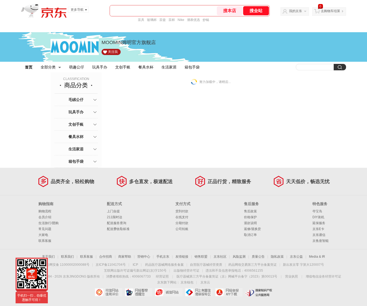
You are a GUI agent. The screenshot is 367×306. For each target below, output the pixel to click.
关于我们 (48, 256)
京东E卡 (318, 229)
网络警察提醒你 (138, 292)
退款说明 (250, 223)
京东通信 (318, 235)
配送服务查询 (116, 223)
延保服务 (318, 223)
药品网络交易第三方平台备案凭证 (252, 265)
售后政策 (250, 211)
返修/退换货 (252, 229)
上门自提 (113, 211)
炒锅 (206, 20)
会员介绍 (44, 217)
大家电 (43, 235)
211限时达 (114, 217)
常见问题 (44, 229)
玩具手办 (99, 67)
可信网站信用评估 (108, 292)
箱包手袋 (192, 67)
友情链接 (181, 256)
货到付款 (181, 211)
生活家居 (169, 67)
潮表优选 (193, 20)
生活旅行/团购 (48, 223)
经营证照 (162, 276)
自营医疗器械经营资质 (206, 265)
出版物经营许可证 (186, 270)
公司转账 (181, 229)
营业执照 (291, 276)
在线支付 (181, 217)
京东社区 (220, 256)
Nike (181, 20)
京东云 (205, 282)
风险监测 (239, 256)
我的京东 (295, 11)
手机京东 (162, 256)
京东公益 (296, 256)
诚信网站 (168, 292)
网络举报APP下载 (229, 292)
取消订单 (250, 235)
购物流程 (44, 211)
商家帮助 (124, 256)
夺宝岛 (317, 211)
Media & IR (317, 256)
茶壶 (162, 20)
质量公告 (258, 256)
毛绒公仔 (76, 99)
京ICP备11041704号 (111, 265)
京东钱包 (187, 282)
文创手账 (122, 67)
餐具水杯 (145, 67)
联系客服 (44, 241)
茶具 (141, 20)
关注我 (113, 52)
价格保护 (250, 217)
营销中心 (143, 256)
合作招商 (105, 256)
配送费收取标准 (118, 229)
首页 (29, 67)
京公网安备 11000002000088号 (66, 265)
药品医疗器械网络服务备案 (164, 265)
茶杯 (171, 20)
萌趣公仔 (76, 67)
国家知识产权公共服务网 (259, 292)
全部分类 (48, 67)
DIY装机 (318, 217)
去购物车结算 (330, 11)
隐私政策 (277, 256)
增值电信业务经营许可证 (323, 276)
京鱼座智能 (320, 241)
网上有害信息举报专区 (199, 292)
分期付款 (181, 223)
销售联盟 (201, 256)
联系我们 (67, 256)
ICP (135, 265)
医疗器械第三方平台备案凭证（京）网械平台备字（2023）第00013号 (227, 276)
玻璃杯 (152, 20)
